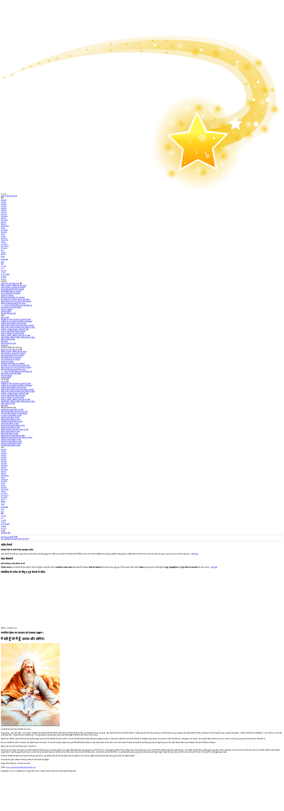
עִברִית (3, 272)
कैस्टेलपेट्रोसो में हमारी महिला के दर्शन (13, 425)
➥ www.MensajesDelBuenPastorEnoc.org (21, 767)
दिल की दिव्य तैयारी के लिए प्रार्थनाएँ (12, 289)
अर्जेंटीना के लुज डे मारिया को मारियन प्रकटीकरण (16, 321)
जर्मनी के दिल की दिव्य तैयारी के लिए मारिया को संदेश (17, 325)
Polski (3, 228)
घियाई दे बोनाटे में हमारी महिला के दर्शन (13, 435)
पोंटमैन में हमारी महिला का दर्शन (10, 419)
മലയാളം (4, 259)
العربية (3, 266)
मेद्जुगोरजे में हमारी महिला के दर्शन (11, 441)
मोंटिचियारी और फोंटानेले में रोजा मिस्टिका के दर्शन (16, 437)
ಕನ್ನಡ (3, 256)
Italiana (3, 218)
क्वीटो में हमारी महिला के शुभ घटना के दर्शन (14, 411)
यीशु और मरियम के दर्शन (8, 313)
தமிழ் (3, 499)
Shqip (3, 234)
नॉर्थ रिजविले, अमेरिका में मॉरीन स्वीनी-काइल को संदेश (18, 337)
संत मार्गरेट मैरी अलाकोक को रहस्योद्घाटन (14, 413)
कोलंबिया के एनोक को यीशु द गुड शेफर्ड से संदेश (16, 319)
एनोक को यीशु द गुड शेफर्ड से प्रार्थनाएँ (13, 287)
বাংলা (2, 250)
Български (5, 246)
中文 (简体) (5, 274)
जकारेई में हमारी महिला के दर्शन (10, 445)
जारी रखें (214, 567)
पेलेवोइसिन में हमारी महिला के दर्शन (12, 421)
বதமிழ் (3, 252)
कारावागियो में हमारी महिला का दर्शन (12, 409)
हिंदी (2, 264)
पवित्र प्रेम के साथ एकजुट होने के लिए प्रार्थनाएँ (16, 301)
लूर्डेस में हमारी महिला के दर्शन (10, 417)
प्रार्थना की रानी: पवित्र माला (11, 283)
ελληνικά (4, 244)
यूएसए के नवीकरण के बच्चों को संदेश (12, 333)
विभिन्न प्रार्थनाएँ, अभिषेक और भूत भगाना (13, 285)
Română (4, 232)
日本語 (3, 277)
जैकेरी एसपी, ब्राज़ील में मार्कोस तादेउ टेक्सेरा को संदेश (18, 327)
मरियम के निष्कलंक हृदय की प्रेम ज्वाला (13, 303)
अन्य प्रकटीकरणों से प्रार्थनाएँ (10, 293)
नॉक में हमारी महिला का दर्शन (10, 423)
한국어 (3, 279)
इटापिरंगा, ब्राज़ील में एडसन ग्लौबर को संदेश (15, 329)
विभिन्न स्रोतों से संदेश (8, 339)
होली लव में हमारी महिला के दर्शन (11, 443)
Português (4, 230)
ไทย (2, 262)
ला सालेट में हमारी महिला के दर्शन (11, 415)
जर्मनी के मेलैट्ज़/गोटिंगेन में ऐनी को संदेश (13, 323)
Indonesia (4, 216)
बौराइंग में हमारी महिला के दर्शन (10, 431)
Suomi (3, 236)
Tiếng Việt (4, 240)
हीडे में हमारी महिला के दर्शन (9, 433)
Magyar (3, 222)
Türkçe (3, 242)
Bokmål (3, 200)
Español (4, 208)
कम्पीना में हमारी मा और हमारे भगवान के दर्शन (15, 429)
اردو (2, 268)
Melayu (3, 224)
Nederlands (5, 226)
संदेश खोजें (4, 341)
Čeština (3, 202)
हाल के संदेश (5, 317)
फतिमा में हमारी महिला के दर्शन (10, 427)
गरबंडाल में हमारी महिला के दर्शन (11, 439)
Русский (4, 248)
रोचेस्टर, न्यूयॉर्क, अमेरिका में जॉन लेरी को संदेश (15, 335)
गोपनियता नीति (5, 533)
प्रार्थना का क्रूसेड (7, 295)
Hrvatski (4, 214)
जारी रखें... (194, 554)
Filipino (3, 210)
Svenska (4, 238)
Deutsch (4, 204)
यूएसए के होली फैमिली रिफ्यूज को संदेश (13, 331)
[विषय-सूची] (17, 609)
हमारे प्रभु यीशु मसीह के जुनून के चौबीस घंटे (16, 305)
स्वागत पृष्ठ (4, 345)
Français (4, 212)
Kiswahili (4, 220)
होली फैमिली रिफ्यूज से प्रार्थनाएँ (11, 291)
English (3, 206)
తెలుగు (3, 254)
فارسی (3, 270)
